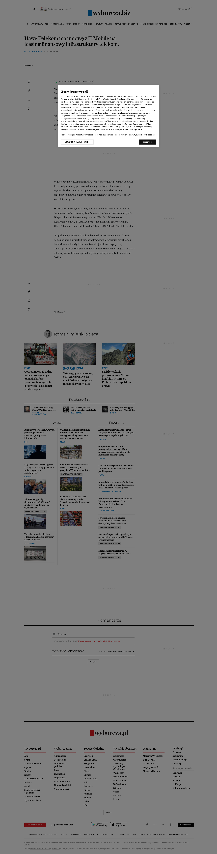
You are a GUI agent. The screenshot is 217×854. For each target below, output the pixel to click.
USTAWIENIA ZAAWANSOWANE (77, 142)
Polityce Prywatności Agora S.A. (128, 130)
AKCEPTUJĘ (147, 142)
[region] (108, 116)
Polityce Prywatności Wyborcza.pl (100, 130)
